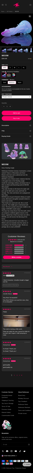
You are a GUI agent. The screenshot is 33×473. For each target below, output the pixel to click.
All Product (10, 11)
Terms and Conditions (24, 410)
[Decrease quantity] (4, 106)
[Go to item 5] (25, 50)
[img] (7, 273)
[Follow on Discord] (7, 451)
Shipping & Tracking (8, 400)
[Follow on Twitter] (3, 451)
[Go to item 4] (20, 50)
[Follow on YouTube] (16, 451)
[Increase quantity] (10, 106)
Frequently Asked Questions (7, 396)
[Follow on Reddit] (24, 451)
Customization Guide (8, 415)
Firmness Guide (6, 409)
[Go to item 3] (15, 50)
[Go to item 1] (4, 50)
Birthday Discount (23, 398)
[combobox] (16, 96)
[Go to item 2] (9, 50)
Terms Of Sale (6, 406)
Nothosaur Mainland (24, 407)
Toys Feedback (22, 401)
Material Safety (6, 412)
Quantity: (4, 103)
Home (2, 11)
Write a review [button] (16, 257)
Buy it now (16, 118)
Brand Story (21, 395)
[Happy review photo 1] (16, 321)
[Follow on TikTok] (20, 451)
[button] (9, 245)
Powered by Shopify (20, 468)
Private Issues (22, 413)
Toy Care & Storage (7, 403)
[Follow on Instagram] (11, 451)
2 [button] (14, 375)
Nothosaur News (23, 404)
